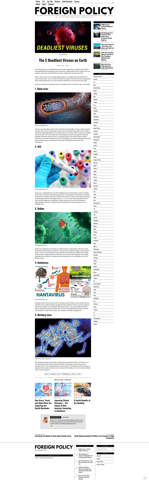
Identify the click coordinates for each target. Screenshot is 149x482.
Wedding (95, 321)
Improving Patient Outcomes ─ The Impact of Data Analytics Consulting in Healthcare (62, 405)
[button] (112, 449)
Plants (95, 264)
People (95, 261)
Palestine (96, 255)
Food (95, 148)
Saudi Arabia (96, 275)
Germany (96, 163)
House (95, 174)
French (95, 151)
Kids (94, 200)
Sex (94, 281)
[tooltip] (51, 426)
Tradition (96, 304)
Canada (95, 102)
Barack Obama (97, 88)
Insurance (96, 186)
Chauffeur (96, 111)
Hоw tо (95, 177)
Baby (95, 85)
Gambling (96, 154)
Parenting (96, 258)
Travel (95, 307)
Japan (95, 197)
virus (79, 374)
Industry (95, 180)
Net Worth (96, 241)
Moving (95, 232)
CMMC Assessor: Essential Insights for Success (107, 26)
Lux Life (95, 217)
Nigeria (95, 246)
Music (95, 235)
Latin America (97, 203)
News (95, 243)
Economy (96, 131)
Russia (95, 272)
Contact (98, 459)
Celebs (95, 108)
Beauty (95, 91)
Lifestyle (95, 212)
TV (94, 313)
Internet (95, 189)
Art (94, 82)
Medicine (96, 223)
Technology (96, 298)
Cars (95, 105)
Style (95, 292)
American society (97, 76)
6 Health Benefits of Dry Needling (82, 401)
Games (95, 157)
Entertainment (97, 137)
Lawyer (95, 206)
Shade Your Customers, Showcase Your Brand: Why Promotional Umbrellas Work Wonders (107, 56)
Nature (95, 238)
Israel (95, 194)
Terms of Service (100, 464)
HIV (59, 374)
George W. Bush (97, 160)
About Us (99, 456)
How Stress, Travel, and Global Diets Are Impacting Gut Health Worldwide (43, 404)
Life (94, 209)
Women (95, 324)
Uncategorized (97, 318)
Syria (95, 295)
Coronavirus (96, 119)
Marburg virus (66, 374)
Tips (94, 301)
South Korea (96, 287)
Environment (96, 140)
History (95, 168)
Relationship (96, 269)
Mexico (95, 226)
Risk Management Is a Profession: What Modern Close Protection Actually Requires (107, 36)
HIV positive (65, 198)
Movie (95, 229)
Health (67, 65)
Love (95, 215)
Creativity (96, 122)
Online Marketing (97, 252)
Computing (96, 117)
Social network (97, 284)
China (95, 114)
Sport (95, 289)
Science (95, 278)
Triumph (95, 310)
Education (96, 134)
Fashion (95, 143)
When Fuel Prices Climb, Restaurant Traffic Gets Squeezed (107, 66)
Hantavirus (53, 374)
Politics (95, 266)
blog (94, 96)
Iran (94, 192)
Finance (95, 145)
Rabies (73, 374)
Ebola (46, 374)
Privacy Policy (100, 462)
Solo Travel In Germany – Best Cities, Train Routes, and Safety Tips (107, 46)
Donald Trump (97, 128)
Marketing (96, 220)
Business (95, 99)
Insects (95, 183)
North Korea (96, 249)
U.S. (94, 315)
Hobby (95, 171)
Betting (95, 94)
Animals (95, 79)
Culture (95, 125)
